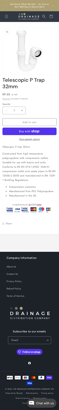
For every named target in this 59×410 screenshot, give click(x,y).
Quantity (6, 104)
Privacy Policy (14, 281)
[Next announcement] (53, 5)
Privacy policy (47, 393)
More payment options (29, 139)
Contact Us (12, 274)
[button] (6, 16)
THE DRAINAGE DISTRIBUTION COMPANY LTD (33, 389)
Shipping (6, 98)
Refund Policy (14, 288)
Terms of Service (15, 296)
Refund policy (32, 393)
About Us (11, 266)
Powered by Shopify (14, 393)
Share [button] (9, 223)
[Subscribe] (47, 340)
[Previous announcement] (6, 5)
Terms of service (23, 398)
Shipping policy (40, 398)
